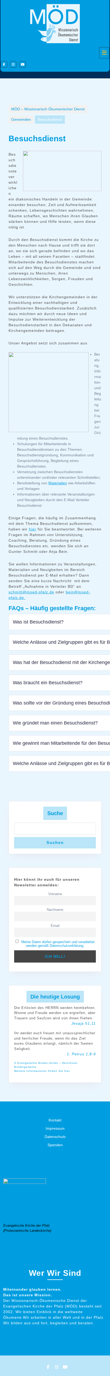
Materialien (57, 483)
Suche (55, 813)
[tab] (104, 52)
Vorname (55, 894)
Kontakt (55, 1120)
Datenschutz (55, 1136)
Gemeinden (21, 119)
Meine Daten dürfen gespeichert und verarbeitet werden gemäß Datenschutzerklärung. (58, 944)
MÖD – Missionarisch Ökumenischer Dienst (48, 109)
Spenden (55, 1145)
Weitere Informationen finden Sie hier (42, 1070)
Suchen (55, 842)
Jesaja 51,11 (83, 1023)
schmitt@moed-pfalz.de (31, 592)
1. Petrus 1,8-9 (81, 1054)
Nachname (55, 910)
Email (55, 926)
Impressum (55, 1128)
